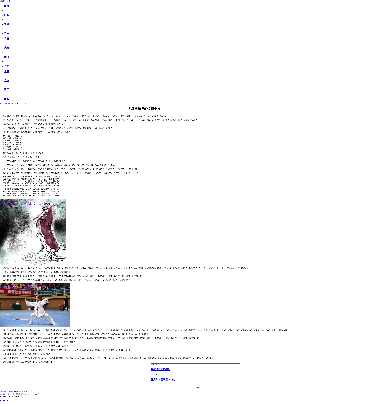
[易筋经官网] (5, 1)
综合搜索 (3, 391)
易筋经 (7, 103)
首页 (1, 103)
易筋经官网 (4, 401)
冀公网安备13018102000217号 (28, 394)
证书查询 (10, 391)
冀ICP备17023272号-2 (7, 394)
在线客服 (3, 396)
